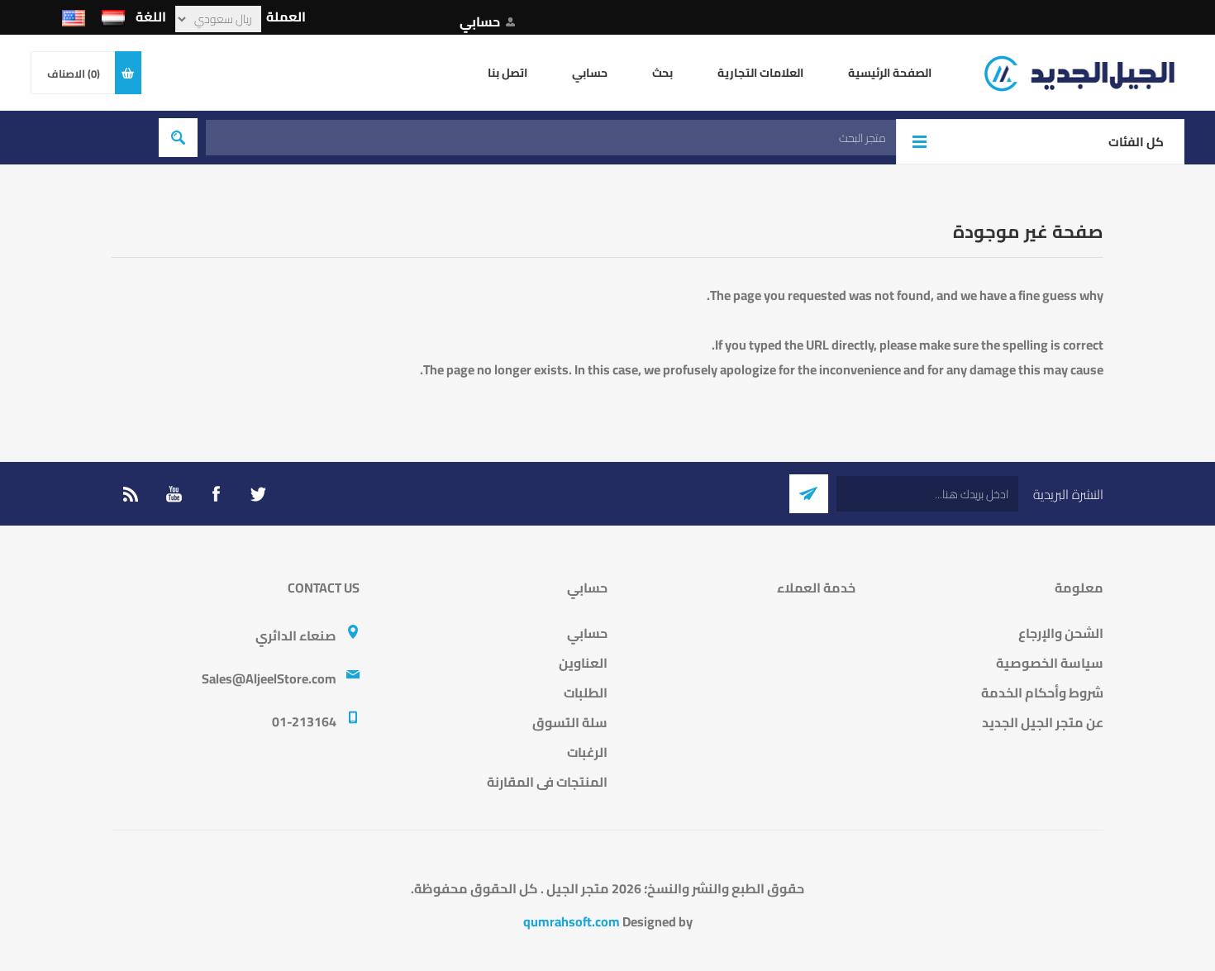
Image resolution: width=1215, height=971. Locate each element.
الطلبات (586, 692)
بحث (178, 137)
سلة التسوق (570, 722)
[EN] (73, 18)
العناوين (583, 662)
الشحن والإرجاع (1060, 633)
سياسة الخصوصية (1049, 662)
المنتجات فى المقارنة (547, 781)
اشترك (808, 493)
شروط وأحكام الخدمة (1042, 692)
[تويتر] (258, 494)
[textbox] (551, 137)
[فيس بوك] (215, 494)
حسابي (480, 21)
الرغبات (587, 752)
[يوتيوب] (173, 494)
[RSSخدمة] (131, 494)
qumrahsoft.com (571, 921)
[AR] (113, 18)
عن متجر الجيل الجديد (1042, 722)
